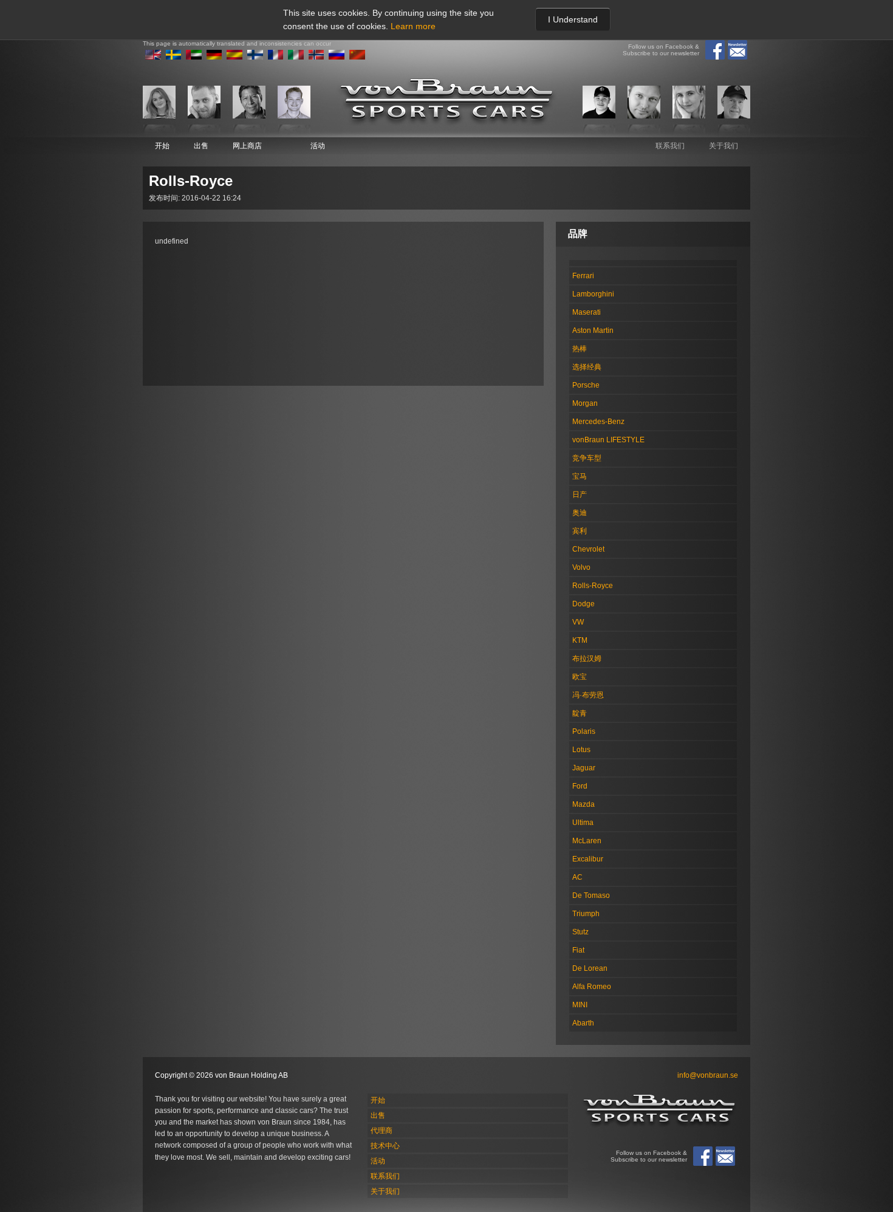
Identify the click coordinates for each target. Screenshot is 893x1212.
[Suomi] (255, 57)
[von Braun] (446, 101)
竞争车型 (586, 458)
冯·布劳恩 (588, 695)
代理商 (381, 1130)
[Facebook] (715, 50)
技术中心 (385, 1146)
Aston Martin (593, 330)
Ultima (583, 822)
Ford (579, 786)
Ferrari (583, 276)
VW (578, 622)
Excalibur (587, 859)
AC (577, 877)
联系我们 (670, 146)
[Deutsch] (214, 57)
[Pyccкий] (336, 57)
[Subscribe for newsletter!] (737, 50)
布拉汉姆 (586, 658)
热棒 (579, 348)
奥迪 (579, 512)
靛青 (579, 713)
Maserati (586, 312)
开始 (162, 146)
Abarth (583, 1023)
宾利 (579, 531)
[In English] (153, 57)
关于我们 (723, 146)
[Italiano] (296, 57)
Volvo (581, 567)
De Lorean (589, 968)
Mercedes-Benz (598, 421)
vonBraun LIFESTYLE (608, 440)
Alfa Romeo (591, 986)
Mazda (583, 804)
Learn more (413, 26)
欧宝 (579, 677)
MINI (579, 1005)
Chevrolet (588, 549)
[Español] (234, 57)
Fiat (578, 950)
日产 (579, 494)
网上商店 (247, 146)
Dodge (583, 604)
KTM (579, 640)
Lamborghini (593, 294)
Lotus (581, 749)
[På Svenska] (174, 57)
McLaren (586, 841)
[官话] (357, 57)
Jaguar (583, 768)
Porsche (586, 385)
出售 (201, 146)
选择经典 (586, 367)
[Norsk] (316, 57)
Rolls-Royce (592, 585)
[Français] (276, 57)
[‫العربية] (194, 57)
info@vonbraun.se (707, 1075)
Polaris (583, 731)
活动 (317, 146)
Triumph (586, 913)
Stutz (580, 932)
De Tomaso (591, 895)
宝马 (579, 476)
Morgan (585, 403)
